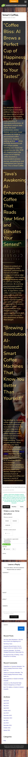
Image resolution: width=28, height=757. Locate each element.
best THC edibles (8, 687)
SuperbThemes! (19, 747)
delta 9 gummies (8, 678)
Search (6, 625)
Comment (5, 572)
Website (5, 606)
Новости (6, 672)
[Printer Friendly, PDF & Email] (6, 544)
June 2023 (6, 713)
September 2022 (8, 718)
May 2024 (6, 705)
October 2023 (7, 710)
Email (4, 599)
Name (4, 592)
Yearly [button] (21, 506)
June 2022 (6, 723)
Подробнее (7, 666)
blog (5, 740)
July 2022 (6, 720)
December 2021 (8, 725)
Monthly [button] (14, 506)
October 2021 (7, 727)
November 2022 (8, 715)
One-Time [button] (6, 506)
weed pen (6, 683)
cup (16, 141)
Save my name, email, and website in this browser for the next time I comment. (14, 612)
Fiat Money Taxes (8, 644)
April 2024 (6, 708)
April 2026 (6, 700)
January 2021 (7, 730)
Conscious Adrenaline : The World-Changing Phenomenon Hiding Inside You (14, 668)
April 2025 (6, 703)
